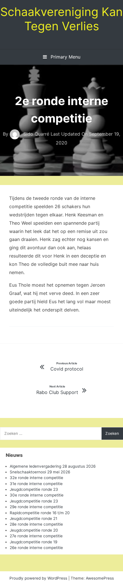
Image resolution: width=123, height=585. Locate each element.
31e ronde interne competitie (36, 483)
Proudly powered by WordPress (38, 578)
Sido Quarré (36, 134)
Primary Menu (64, 57)
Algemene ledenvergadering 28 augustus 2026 (53, 466)
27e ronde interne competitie (36, 536)
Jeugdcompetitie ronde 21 (33, 518)
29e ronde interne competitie (36, 506)
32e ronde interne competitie (36, 477)
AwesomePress (100, 578)
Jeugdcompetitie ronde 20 (34, 530)
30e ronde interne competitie (37, 495)
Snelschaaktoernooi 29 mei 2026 (40, 472)
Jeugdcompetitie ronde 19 (33, 542)
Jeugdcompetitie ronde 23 (34, 489)
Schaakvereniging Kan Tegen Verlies (61, 19)
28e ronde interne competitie (36, 524)
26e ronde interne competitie (36, 547)
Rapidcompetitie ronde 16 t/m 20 (40, 512)
